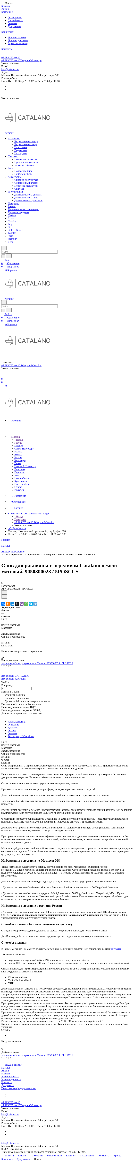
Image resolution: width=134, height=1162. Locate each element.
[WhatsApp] (26, 604)
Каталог (5, 1067)
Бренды (5, 1073)
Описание (13, 724)
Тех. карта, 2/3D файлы (21, 736)
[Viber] (22, 604)
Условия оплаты (17, 37)
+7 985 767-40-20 (10, 57)
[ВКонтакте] (3, 604)
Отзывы (12, 23)
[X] (17, 604)
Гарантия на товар (18, 43)
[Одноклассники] (8, 604)
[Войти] (2, 375)
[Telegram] (35, 604)
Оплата (12, 730)
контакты (115, 949)
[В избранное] (4, 592)
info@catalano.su (10, 69)
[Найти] (9, 256)
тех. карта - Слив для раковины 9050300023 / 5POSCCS (37, 663)
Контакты (6, 1082)
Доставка (13, 727)
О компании (15, 17)
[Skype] (31, 604)
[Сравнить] (4, 596)
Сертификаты (15, 20)
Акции (5, 1070)
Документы (14, 26)
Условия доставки (18, 40)
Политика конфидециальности (18, 1088)
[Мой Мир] (12, 604)
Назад (19, 439)
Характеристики (17, 721)
